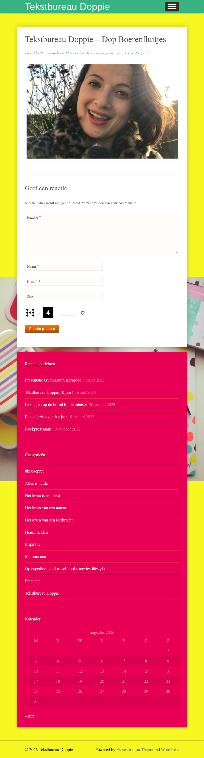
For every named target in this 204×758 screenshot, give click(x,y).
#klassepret (34, 471)
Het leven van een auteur (45, 507)
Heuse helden (36, 532)
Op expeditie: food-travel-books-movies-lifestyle (65, 568)
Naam (33, 266)
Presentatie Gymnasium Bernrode (53, 380)
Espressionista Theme (134, 749)
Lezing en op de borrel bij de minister (56, 404)
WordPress (170, 749)
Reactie (34, 217)
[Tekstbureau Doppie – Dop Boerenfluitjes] (102, 111)
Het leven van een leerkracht (49, 520)
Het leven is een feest (42, 495)
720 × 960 (132, 52)
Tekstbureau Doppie (67, 6)
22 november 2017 (79, 52)
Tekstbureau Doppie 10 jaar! (49, 392)
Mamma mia (35, 556)
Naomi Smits (49, 52)
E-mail (33, 281)
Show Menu (172, 6)
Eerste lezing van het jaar (46, 416)
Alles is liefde (36, 483)
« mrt (29, 716)
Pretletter (32, 580)
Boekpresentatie (38, 429)
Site (30, 296)
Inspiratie (32, 544)
